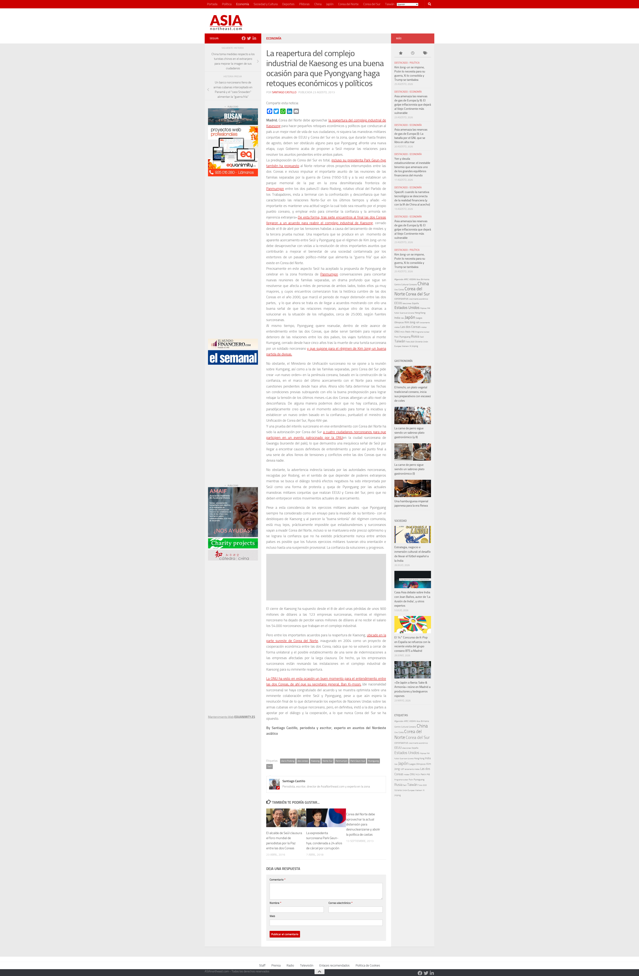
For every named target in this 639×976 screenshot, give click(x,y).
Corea (401, 289)
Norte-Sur (327, 761)
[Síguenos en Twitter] (249, 38)
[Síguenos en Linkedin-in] (254, 38)
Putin (396, 337)
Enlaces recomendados (334, 965)
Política (226, 4)
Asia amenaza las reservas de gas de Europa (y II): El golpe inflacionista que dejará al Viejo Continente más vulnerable (412, 104)
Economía (242, 4)
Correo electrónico (340, 903)
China (317, 4)
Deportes (288, 4)
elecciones (407, 303)
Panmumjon (275, 189)
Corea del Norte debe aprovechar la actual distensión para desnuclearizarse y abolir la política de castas (363, 824)
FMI (428, 308)
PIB (413, 332)
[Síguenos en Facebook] (244, 38)
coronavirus (401, 298)
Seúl (269, 766)
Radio (290, 965)
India (397, 317)
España (415, 303)
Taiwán (389, 4)
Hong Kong (420, 312)
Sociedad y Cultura (266, 4)
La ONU (272, 678)
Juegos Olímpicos (417, 764)
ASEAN (412, 279)
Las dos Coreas (410, 327)
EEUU (398, 303)
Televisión (306, 965)
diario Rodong (287, 761)
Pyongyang (373, 761)
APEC (406, 279)
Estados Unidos (407, 307)
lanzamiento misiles (412, 769)
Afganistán (398, 279)
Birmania (425, 279)
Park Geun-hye (357, 761)
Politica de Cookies (368, 965)
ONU (397, 331)
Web (272, 916)
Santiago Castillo (284, 92)
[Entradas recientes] (413, 53)
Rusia (415, 336)
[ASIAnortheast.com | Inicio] (226, 22)
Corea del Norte (348, 4)
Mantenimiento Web (221, 717)
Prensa (276, 965)
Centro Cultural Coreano (405, 284)
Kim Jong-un (412, 322)
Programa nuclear (422, 332)
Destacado (401, 62)
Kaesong (315, 761)
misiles (423, 327)
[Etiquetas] (425, 53)
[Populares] (400, 53)
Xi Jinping (414, 346)
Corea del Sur (371, 4)
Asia (418, 279)
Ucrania (419, 341)
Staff (262, 965)
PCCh (402, 332)
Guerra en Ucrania (407, 313)
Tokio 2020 (410, 342)
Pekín (408, 331)
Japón (329, 4)
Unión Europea (408, 790)
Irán (402, 318)
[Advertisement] (368, 20)
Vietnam (405, 346)
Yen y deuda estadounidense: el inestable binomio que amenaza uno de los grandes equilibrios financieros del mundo (412, 167)
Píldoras (304, 4)
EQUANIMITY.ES (244, 717)
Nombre (275, 903)
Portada (212, 4)
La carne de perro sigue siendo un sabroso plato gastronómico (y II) (409, 432)
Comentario (277, 879)
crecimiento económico (418, 299)
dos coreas (303, 761)
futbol (396, 313)
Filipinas (423, 308)
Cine (396, 290)
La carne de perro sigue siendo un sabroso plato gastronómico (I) (409, 469)
